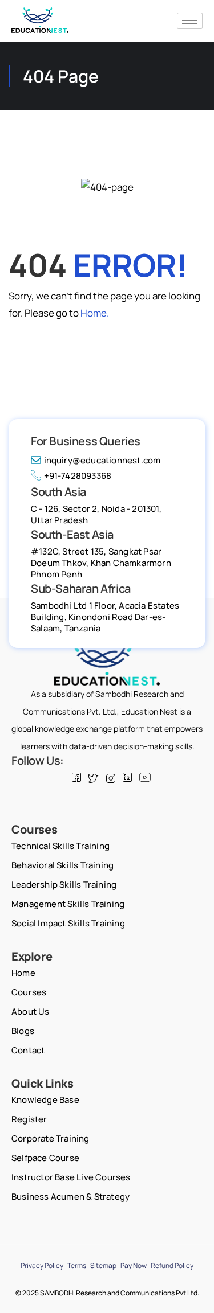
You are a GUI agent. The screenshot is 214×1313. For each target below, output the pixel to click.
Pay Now (133, 1265)
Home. (94, 312)
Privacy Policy (42, 1265)
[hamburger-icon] (190, 21)
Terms (76, 1265)
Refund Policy (172, 1265)
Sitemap (103, 1265)
